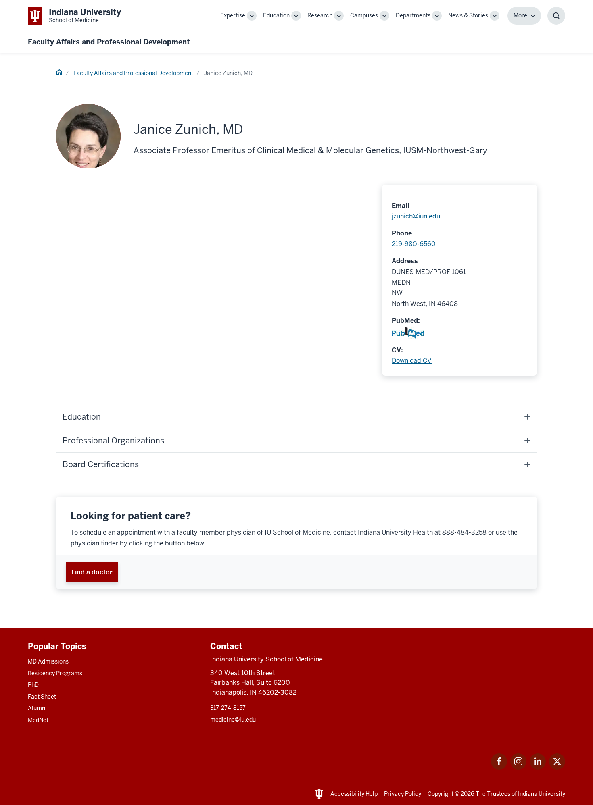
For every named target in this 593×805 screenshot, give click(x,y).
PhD (33, 685)
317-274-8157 (228, 707)
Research (319, 15)
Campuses (364, 15)
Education (276, 15)
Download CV (412, 360)
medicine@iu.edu (233, 719)
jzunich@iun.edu (416, 216)
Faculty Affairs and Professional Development (109, 41)
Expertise (232, 15)
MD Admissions (48, 661)
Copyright (440, 793)
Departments (413, 15)
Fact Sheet (42, 696)
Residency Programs (55, 673)
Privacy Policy (402, 793)
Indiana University (541, 793)
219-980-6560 (414, 244)
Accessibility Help (354, 793)
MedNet (38, 720)
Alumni (37, 708)
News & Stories (468, 15)
